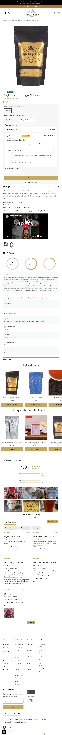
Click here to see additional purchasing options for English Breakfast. (27, 211)
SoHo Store (6, 648)
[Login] (54, 13)
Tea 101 (5, 657)
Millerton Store (6, 652)
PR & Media (42, 656)
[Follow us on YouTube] (19, 713)
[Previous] (4, 90)
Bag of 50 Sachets (11, 120)
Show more (31, 622)
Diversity (29, 660)
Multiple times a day (14, 144)
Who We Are (30, 645)
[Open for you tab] (4, 732)
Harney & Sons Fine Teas (17, 720)
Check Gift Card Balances (42, 665)
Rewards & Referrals (18, 649)
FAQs (17, 669)
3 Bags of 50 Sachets (26, 120)
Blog (28, 663)
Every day (29, 144)
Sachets (8, 111)
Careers (41, 672)
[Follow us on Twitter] (10, 713)
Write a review (52, 521)
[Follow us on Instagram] (14, 713)
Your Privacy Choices (19, 682)
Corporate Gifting (18, 664)
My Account (19, 644)
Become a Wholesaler (42, 651)
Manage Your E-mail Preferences (19, 675)
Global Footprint (30, 655)
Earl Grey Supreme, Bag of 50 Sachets (12, 398)
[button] (31, 473)
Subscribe (13, 707)
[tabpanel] (31, 576)
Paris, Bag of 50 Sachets (36, 397)
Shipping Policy (18, 658)
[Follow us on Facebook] (5, 713)
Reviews (29, 650)
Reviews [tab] (10, 522)
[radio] (31, 129)
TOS (41, 720)
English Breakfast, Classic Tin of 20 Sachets (35, 442)
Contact (41, 660)
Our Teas (6, 644)
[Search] (9, 13)
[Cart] (58, 13)
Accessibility (8, 722)
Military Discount (29, 668)
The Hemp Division (6, 668)
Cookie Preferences (20, 722)
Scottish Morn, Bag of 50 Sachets (12, 442)
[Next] (58, 90)
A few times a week (45, 144)
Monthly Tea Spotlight (7, 662)
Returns (17, 654)
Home (5, 21)
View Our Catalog (42, 645)
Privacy (46, 720)
